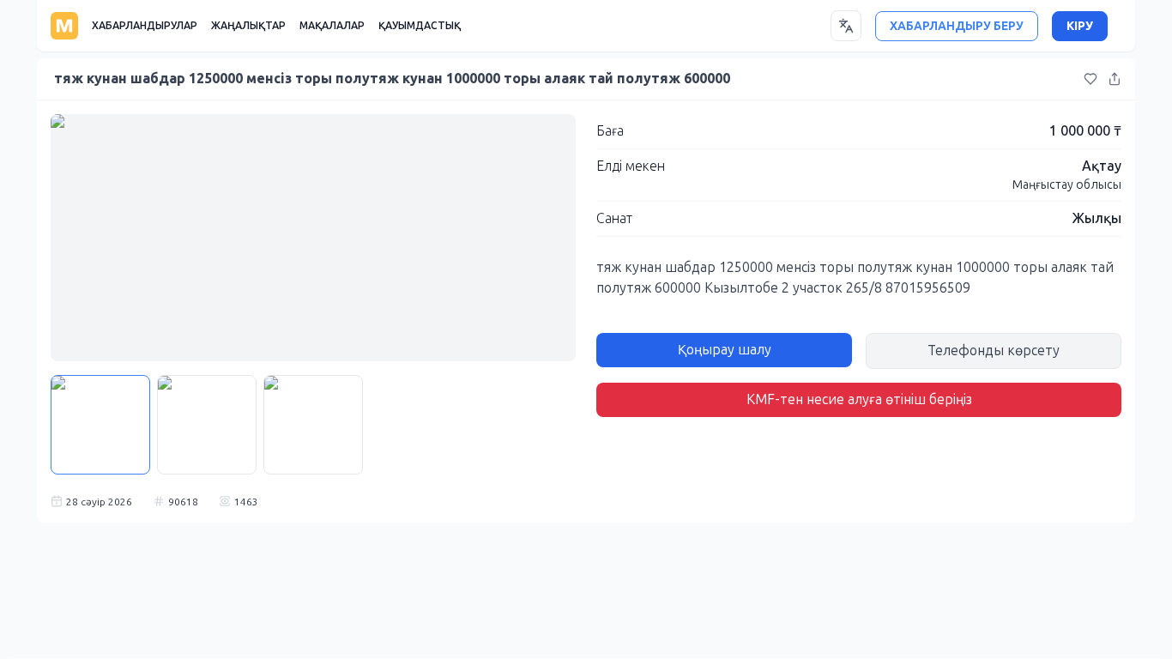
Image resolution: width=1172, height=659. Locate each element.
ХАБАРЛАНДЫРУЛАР (144, 26)
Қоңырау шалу (724, 350)
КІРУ (1079, 26)
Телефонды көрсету (993, 350)
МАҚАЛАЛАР (332, 26)
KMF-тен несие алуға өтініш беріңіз (859, 399)
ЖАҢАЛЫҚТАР (248, 26)
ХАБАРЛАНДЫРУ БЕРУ (957, 26)
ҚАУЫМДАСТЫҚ (419, 26)
